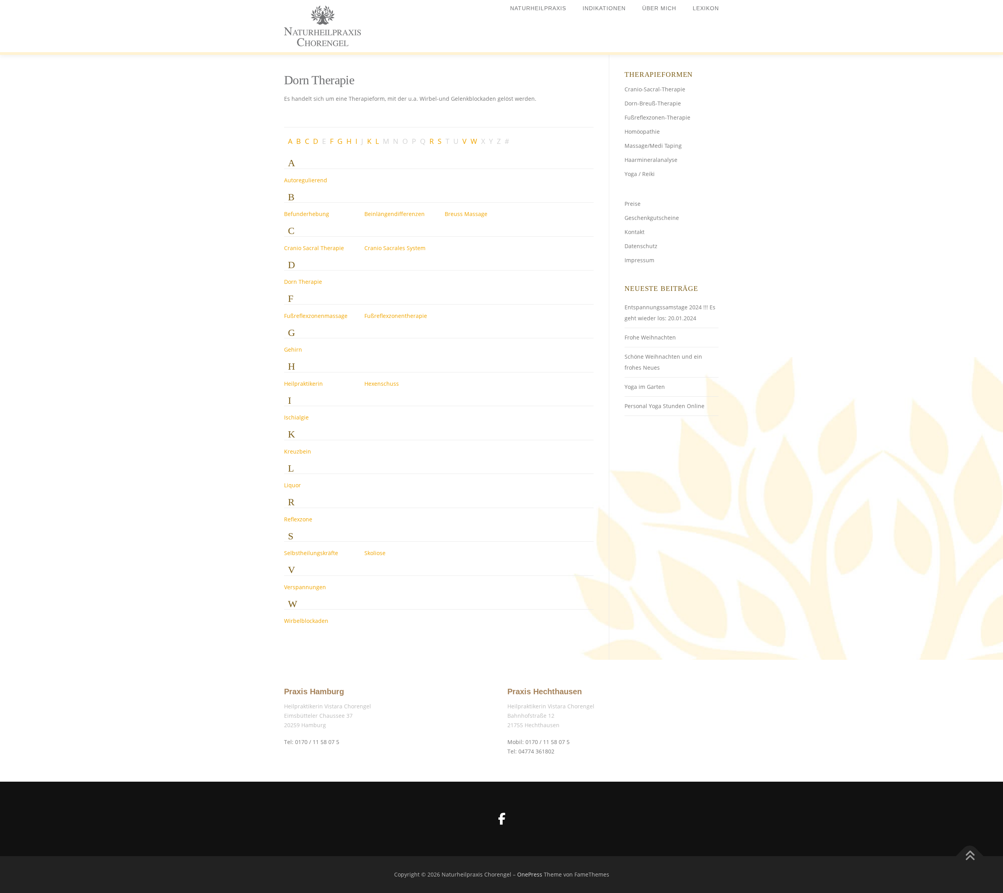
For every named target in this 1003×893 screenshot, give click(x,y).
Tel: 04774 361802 (530, 751)
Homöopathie (642, 131)
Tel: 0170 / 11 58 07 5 (311, 742)
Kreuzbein (297, 451)
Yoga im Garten (645, 386)
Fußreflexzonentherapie (395, 315)
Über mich (659, 8)
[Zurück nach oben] (970, 856)
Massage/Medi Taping (653, 145)
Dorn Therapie (303, 281)
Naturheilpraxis (538, 8)
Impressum (639, 260)
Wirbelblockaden (306, 620)
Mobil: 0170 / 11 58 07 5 (538, 742)
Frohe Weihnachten (650, 337)
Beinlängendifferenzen (394, 214)
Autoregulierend (305, 180)
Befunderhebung (306, 214)
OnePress (529, 874)
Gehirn (293, 349)
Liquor (292, 485)
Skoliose (375, 553)
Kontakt (635, 232)
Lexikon (706, 8)
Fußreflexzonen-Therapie (657, 117)
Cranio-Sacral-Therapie (655, 89)
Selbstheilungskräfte (311, 553)
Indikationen (604, 8)
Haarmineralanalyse (651, 159)
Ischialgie (296, 417)
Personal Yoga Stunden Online (664, 406)
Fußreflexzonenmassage (316, 315)
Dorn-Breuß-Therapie (653, 103)
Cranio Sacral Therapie (314, 248)
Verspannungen (305, 587)
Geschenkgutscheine (652, 217)
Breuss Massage (466, 214)
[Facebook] (501, 819)
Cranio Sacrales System (394, 248)
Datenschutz (641, 246)
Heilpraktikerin (303, 383)
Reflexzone (298, 519)
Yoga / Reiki (640, 174)
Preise (633, 203)
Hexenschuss (381, 383)
